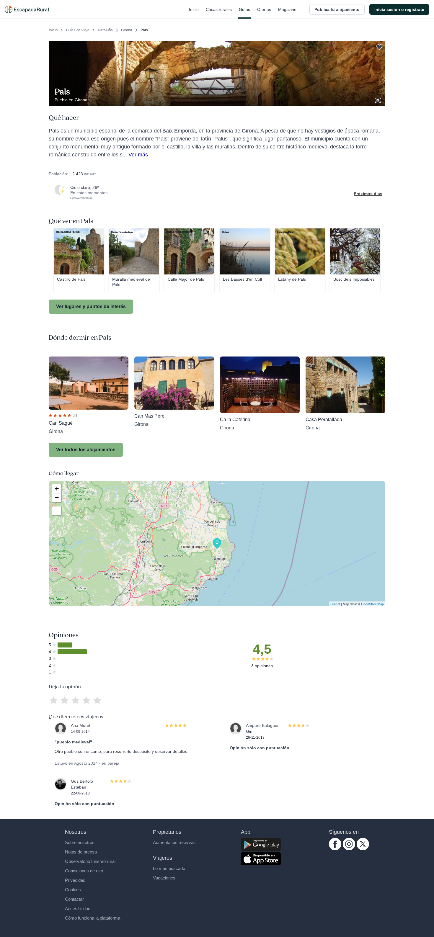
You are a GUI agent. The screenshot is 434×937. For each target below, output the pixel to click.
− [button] (57, 497)
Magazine (287, 9)
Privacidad (75, 880)
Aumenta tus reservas (174, 842)
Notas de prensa (81, 851)
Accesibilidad (77, 908)
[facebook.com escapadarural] (335, 848)
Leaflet (335, 603)
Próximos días (368, 193)
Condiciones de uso (84, 870)
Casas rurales (219, 9)
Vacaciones (164, 877)
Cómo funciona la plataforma (92, 917)
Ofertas (264, 9)
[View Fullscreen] (56, 510)
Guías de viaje (77, 30)
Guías (244, 9)
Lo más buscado (169, 868)
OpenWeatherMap (81, 198)
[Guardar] (379, 46)
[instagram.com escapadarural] (349, 848)
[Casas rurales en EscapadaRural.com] (27, 9)
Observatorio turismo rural (90, 861)
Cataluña (105, 30)
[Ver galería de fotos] (378, 99)
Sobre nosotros (79, 842)
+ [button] (57, 488)
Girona (126, 30)
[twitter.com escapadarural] (363, 848)
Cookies (73, 889)
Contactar (74, 899)
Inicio (194, 9)
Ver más (138, 155)
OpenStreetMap (372, 603)
